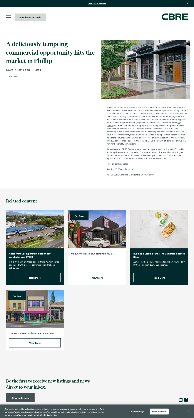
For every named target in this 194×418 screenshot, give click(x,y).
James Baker (113, 149)
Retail (37, 69)
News (9, 69)
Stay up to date (20, 397)
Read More (35, 277)
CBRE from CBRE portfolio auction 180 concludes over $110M (30, 255)
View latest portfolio (30, 17)
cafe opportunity (153, 149)
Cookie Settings (137, 411)
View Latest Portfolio (97, 3)
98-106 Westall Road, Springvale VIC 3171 (93, 253)
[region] (97, 411)
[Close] (189, 411)
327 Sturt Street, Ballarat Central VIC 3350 (32, 333)
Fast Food (23, 69)
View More (97, 277)
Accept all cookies (159, 411)
